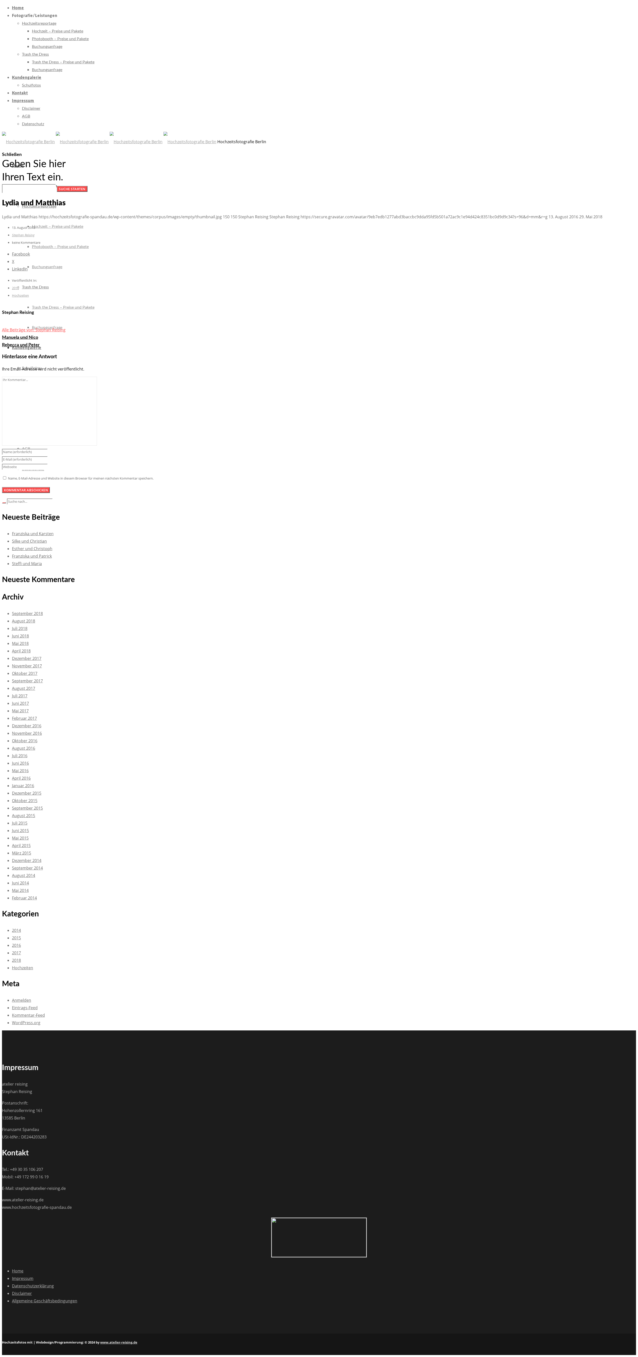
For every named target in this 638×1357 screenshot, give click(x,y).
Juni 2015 (20, 830)
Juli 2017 (19, 696)
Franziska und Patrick (32, 556)
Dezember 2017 (26, 658)
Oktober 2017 (24, 673)
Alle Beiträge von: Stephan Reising (34, 330)
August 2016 (23, 748)
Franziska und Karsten (33, 533)
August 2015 (23, 815)
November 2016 (27, 733)
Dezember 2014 (26, 860)
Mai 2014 (20, 890)
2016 (15, 288)
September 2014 (27, 868)
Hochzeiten (20, 295)
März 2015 (21, 853)
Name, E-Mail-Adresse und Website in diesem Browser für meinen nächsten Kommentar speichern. (81, 478)
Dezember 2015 (26, 793)
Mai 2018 (20, 643)
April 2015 (21, 845)
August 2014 (23, 875)
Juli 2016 (19, 755)
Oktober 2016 (24, 740)
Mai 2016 (20, 770)
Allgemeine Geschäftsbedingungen (44, 1301)
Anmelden (21, 1000)
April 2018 (21, 651)
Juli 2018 (19, 628)
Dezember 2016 (26, 726)
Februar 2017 (24, 718)
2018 (16, 960)
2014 (16, 930)
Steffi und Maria (27, 563)
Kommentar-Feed (28, 1015)
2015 (16, 938)
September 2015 (27, 808)
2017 (16, 953)
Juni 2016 (20, 763)
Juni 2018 (20, 636)
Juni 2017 (20, 703)
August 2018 (23, 621)
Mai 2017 (20, 711)
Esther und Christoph (32, 548)
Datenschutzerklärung (33, 1286)
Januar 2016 (23, 785)
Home (17, 1271)
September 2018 (27, 613)
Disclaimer (22, 1293)
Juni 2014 (20, 883)
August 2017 (23, 688)
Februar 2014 (24, 898)
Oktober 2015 (24, 800)
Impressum (22, 1278)
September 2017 (27, 681)
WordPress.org (26, 1022)
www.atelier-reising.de (118, 1342)
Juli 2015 (19, 823)
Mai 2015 (20, 838)
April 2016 (21, 778)
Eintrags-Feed (25, 1007)
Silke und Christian (29, 541)
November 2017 (27, 666)
